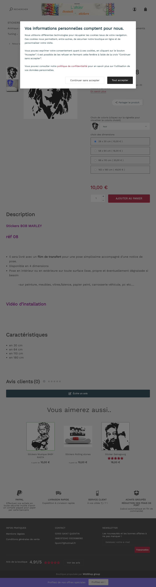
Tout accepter (120, 80)
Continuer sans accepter (84, 80)
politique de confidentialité (72, 66)
